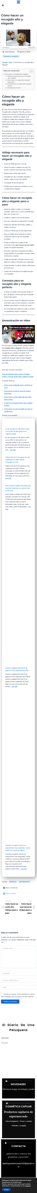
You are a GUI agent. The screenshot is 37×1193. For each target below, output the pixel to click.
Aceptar (6, 1189)
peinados (12, 881)
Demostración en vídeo (14, 88)
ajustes (28, 1186)
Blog (10, 62)
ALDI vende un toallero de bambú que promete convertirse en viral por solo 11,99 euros (18, 488)
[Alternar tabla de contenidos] (30, 71)
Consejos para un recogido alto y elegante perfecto (19, 85)
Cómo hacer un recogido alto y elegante (16, 74)
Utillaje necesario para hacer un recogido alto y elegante (19, 77)
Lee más (13, 450)
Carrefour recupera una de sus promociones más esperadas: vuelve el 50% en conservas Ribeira (17, 848)
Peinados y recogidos (11, 56)
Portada (4, 62)
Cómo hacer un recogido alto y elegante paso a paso (19, 81)
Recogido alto (24, 881)
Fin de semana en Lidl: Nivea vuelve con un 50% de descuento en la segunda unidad (17, 431)
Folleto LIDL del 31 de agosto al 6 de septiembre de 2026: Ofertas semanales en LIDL (17, 459)
